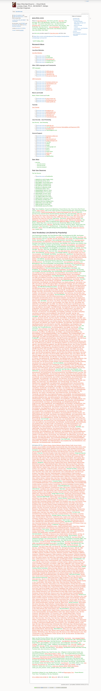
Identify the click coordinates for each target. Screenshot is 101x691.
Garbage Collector (56, 515)
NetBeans (54, 644)
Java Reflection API (76, 543)
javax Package (50, 547)
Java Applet (35, 316)
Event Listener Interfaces (62, 502)
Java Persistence (81, 275)
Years (82, 221)
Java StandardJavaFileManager (74, 436)
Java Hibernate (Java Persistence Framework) (53, 347)
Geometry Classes (40, 516)
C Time (81, 215)
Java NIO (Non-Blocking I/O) (48, 369)
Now (69, 209)
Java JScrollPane (42, 302)
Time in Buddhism (40, 209)
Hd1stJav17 (46, 198)
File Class (39, 507)
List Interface (53, 562)
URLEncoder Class (68, 624)
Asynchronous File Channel (39, 454)
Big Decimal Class (55, 459)
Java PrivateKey (42, 294)
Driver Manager (43, 498)
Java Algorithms (66, 641)
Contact (14, 30)
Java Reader (35, 246)
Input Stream (66, 529)
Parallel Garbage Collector (68, 580)
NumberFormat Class (54, 576)
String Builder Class (73, 605)
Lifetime (40, 227)
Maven (34, 95)
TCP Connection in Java (56, 613)
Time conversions (43, 219)
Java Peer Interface (77, 412)
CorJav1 (45, 193)
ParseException (40, 582)
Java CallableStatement (66, 279)
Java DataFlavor (43, 394)
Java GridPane (63, 317)
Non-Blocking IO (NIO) (63, 574)
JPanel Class (52, 551)
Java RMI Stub (71, 286)
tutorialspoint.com (50, 113)
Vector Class (38, 627)
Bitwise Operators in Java (49, 460)
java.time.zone (19, 11)
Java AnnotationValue (49, 432)
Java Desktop (53, 414)
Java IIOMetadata (47, 400)
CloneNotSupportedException (67, 474)
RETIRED (23, 23)
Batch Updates (77, 457)
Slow (81, 224)
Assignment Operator (80, 453)
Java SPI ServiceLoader (55, 439)
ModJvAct (45, 187)
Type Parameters (52, 621)
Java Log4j (45, 355)
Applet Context (78, 450)
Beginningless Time (69, 672)
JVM (60, 639)
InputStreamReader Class (76, 529)
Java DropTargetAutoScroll (78, 394)
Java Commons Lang (77, 355)
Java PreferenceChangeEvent (71, 423)
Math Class (83, 565)
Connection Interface (47, 484)
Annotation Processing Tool (77, 448)
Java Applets (43, 537)
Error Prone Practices (77, 501)
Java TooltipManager (68, 389)
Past (79, 209)
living (13, 24)
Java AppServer (57, 349)
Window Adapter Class (37, 630)
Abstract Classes (47, 445)
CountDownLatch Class (57, 487)
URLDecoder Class (58, 624)
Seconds (49, 223)
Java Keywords (69, 639)
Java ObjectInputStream (58, 275)
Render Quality (72, 591)
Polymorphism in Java (54, 583)
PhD (19, 20)
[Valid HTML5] (50, 687)
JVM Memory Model (78, 555)
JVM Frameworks (36, 79)
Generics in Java (66, 515)
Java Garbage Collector (78, 540)
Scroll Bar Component (41, 597)
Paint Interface (51, 580)
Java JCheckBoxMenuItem (78, 387)
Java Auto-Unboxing (50, 252)
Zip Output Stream (79, 633)
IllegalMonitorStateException (39, 526)
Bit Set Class (39, 460)
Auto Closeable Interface (58, 456)
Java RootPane (66, 386)
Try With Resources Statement (71, 619)
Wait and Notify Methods (38, 628)
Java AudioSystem (79, 405)
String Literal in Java (74, 607)
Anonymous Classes (62, 450)
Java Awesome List (42, 664)
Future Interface (73, 513)
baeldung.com (49, 62)
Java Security (62, 25)
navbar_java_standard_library (59, 666)
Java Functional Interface (61, 257)
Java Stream (48, 240)
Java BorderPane (72, 317)
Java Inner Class (53, 251)
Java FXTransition (66, 366)
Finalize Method (75, 510)
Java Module (53, 254)
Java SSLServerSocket (73, 378)
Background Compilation (67, 457)
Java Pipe (80, 372)
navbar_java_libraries (73, 666)
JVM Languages (36, 68)
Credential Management (77, 487)
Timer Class (48, 617)
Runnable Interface (65, 594)
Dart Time (66, 216)
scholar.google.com (51, 146)
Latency (65, 226)
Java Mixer (73, 314)
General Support (77, 29)
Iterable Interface (63, 534)
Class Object (41, 473)
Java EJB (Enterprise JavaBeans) (45, 344)
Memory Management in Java (58, 566)
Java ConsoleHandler (49, 422)
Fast (84, 224)
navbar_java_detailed (70, 664)
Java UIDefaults (65, 397)
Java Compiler (61, 538)
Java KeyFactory (69, 293)
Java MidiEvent (42, 405)
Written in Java (79, 663)
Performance (35, 226)
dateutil (34, 221)
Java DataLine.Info (46, 406)
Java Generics (35, 541)
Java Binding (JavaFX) (37, 324)
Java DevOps (62, 22)
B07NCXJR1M (39, 195)
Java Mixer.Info (63, 408)
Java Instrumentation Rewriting (67, 361)
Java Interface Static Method (47, 257)
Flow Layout (50, 512)
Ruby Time (44, 218)
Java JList (49, 302)
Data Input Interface (71, 488)
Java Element (65, 429)
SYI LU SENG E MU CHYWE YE (40, 677)
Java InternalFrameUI (48, 390)
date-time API (56, 224)
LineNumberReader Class (54, 560)
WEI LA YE (54, 677)
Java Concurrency (53, 25)
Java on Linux (80, 645)
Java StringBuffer (53, 248)
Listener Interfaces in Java (74, 562)
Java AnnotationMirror (37, 432)
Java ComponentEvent (38, 411)
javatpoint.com (49, 110)
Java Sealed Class (78, 254)
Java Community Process (50, 538)
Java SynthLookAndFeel (54, 397)
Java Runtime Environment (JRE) (57, 544)
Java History (53, 649)
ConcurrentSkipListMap (68, 482)
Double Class (78, 496)
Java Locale (79, 417)
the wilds (18, 24)
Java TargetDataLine (46, 408)
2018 (49, 185)
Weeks (38, 223)
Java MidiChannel (77, 403)
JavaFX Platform (42, 547)
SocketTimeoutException (42, 602)
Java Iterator (48, 244)
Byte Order (43, 465)
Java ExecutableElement (79, 431)
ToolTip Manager (71, 617)
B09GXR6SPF (39, 193)
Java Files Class (66, 369)
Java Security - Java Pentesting (81, 28)
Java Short (40, 249)
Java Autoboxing (40, 252)
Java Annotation (41, 240)
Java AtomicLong (68, 263)
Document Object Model (43, 496)
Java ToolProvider (65, 439)
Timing (60, 226)
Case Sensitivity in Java (78, 467)
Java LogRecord (40, 422)
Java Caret (35, 384)
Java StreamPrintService (46, 428)
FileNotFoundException (43, 510)
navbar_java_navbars (61, 667)
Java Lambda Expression (58, 240)
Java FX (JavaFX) (51, 316)
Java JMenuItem (66, 387)
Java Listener (38, 283)
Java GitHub (38, 30)
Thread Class (65, 614)
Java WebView (59, 322)
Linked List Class (45, 562)
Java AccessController (57, 291)
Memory (81, 226)
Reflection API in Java (73, 589)
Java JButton (70, 300)
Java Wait (64, 266)
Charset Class (48, 470)
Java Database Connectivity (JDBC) (74, 538)
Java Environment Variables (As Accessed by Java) (66, 359)
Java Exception (61, 238)
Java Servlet (77, 280)
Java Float (83, 248)
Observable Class (36, 579)
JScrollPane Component (50, 552)
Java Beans (60, 537)
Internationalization (37, 534)
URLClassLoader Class (38, 625)
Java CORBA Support (52, 288)
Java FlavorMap (73, 392)
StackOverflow (49, 156)
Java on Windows (63, 645)
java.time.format (41, 165)
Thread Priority (52, 616)
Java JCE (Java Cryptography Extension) (42, 299)
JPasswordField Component (63, 551)
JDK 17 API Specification (44, 22)
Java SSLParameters (43, 380)
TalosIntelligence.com (51, 130)
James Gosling (36, 639)
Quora (47, 148)
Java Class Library (76, 537)
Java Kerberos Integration (59, 297)
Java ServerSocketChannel (58, 372)
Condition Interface (37, 484)
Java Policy (40, 291)
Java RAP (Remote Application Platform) (46, 352)
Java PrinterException (47, 425)
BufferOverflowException (38, 464)
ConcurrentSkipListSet (80, 482)
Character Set (80, 468)
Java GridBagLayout (52, 305)
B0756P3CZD (39, 181)
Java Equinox (76, 352)
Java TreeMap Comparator (39, 272)
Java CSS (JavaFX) (49, 324)
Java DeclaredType (43, 434)
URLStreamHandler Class (79, 624)
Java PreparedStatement (69, 277)
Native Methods (79, 571)
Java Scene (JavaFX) (42, 317)
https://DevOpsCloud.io (18, 16)
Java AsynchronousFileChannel (47, 370)
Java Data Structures (55, 641)
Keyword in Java (78, 557)
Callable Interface (79, 465)
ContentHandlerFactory (64, 485)
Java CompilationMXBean (75, 333)
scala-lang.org (49, 72)
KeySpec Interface (68, 557)
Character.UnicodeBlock (38, 470)
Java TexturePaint (44, 308)
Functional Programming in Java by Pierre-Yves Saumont (66, 658)
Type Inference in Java (42, 621)
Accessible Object (51, 446)
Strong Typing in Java (53, 608)
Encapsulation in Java (62, 499)
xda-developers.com (51, 83)
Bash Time (76, 215)
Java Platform (60, 543)
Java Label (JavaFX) (74, 319)
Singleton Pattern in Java (75, 600)
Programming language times (63, 212)
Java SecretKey (78, 293)
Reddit (47, 145)
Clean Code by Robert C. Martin (53, 653)
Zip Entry (58, 633)
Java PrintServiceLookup (62, 392)
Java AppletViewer (54, 358)
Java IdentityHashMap (79, 271)
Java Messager (42, 429)
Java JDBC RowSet (52, 285)
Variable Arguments (72, 625)
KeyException (59, 557)
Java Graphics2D (66, 307)
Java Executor (40, 260)
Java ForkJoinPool (80, 260)
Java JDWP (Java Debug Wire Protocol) (50, 336)
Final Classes (53, 510)
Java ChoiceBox (67, 321)
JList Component (73, 549)
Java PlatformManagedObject (51, 335)
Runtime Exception (37, 596)
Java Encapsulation (37, 241)
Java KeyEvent (51, 409)
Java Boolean (70, 248)
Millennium (62, 221)
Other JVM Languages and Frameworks (80, 23)
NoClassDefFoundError (78, 572)
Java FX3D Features (43, 367)
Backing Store (57, 457)
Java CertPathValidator (77, 377)
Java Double (77, 248)
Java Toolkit (46, 414)
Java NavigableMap (61, 269)
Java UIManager (73, 397)
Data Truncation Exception (60, 490)
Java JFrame (50, 300)
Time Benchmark (54, 226)
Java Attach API (76, 335)
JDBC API (77, 547)
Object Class (64, 576)
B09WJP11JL (39, 179)
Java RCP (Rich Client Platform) (64, 352)
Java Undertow (52, 350)
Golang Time (80, 216)
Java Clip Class (73, 406)
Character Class (62, 468)
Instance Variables (49, 530)
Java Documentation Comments (52, 540)
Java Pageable (64, 426)
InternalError (73, 532)
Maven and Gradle (78, 25)
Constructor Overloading (67, 484)
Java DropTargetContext (38, 395)
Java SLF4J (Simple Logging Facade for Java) (60, 353)
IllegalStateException (52, 526)
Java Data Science (43, 27)
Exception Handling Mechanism (60, 504)
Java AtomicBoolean (37, 265)
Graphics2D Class (75, 516)
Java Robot (67, 310)
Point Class (45, 583)
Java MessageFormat (37, 420)
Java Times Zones (41, 20)
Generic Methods (75, 515)
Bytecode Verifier (70, 465)
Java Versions (51, 664)
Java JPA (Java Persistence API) (73, 347)
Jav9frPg (45, 199)
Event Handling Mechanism (48, 502)
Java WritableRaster (79, 400)
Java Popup (60, 389)
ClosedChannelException (57, 476)
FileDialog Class (73, 509)
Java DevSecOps (80, 661)
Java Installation (45, 642)
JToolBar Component (49, 555)
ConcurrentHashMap (67, 481)
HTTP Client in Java (67, 523)
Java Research (36, 47)
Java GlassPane (74, 386)
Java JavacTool (62, 436)
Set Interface (81, 599)
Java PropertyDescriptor (38, 280)
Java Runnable (74, 327)
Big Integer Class (65, 459)
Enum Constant (80, 499)
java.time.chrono (41, 164)
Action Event (71, 446)
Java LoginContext (41, 381)
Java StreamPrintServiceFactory (61, 428)
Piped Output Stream (75, 582)
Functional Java (45, 25)
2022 (42, 41)
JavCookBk (45, 202)
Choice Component (77, 470)
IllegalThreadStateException (65, 526)
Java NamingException (68, 288)
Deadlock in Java (41, 492)
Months (34, 223)
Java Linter (73, 644)
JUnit (37, 645)
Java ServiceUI (55, 426)
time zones (51, 219)
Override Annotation (73, 579)
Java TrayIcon (42, 392)
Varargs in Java (63, 625)
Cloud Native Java (48, 24)
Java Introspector (49, 280)
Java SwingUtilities (51, 311)
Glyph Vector (49, 516)
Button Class (62, 464)
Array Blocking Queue (63, 451)
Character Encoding (72, 468)
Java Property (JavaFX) (79, 322)
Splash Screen (64, 602)
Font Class (69, 512)
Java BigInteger (53, 249)
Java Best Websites (78, 21)
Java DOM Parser (72, 338)
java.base (34, 22)
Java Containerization (54, 642)
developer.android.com (52, 82)
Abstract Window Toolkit (67, 445)
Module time (36, 219)
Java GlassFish (65, 349)
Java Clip (74, 313)
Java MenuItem (51, 387)
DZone (48, 150)
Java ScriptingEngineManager (71, 363)
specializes (18, 28)
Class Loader (45, 471)
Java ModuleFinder (56, 442)
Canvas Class (54, 467)
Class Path (47, 473)
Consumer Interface (79, 484)
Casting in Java (36, 468)
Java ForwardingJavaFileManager (59, 437)
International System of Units (39, 224)
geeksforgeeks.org (51, 112)
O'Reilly (48, 56)
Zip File (63, 633)
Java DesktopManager (79, 389)
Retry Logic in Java (42, 594)
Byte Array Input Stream (72, 464)
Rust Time (49, 218)
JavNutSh (45, 185)
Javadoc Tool (58, 547)
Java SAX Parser (82, 338)
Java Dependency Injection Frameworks (61, 345)
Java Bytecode (67, 537)
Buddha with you (53, 672)
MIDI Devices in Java (72, 568)
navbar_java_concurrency (45, 666)
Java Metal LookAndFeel (78, 311)
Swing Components (65, 610)
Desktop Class (68, 493)
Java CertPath (56, 377)
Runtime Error (82, 594)
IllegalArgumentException (65, 524)
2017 (48, 181)
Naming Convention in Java (68, 571)
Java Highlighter (42, 384)
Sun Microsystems (45, 639)
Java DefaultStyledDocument (64, 384)
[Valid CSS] (57, 687)
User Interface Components (51, 625)
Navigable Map (36, 572)
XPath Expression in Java (76, 631)
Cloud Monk (14, 21)
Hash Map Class (74, 520)
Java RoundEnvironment (75, 432)
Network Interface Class (66, 572)
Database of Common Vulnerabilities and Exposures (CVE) (65, 127)
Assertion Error (65, 453)
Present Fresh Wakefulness (52, 209)
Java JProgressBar (44, 303)
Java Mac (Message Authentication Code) (75, 375)
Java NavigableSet (71, 269)
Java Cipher (50, 293)
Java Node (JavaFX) (71, 316)
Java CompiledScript (54, 364)
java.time (55, 20)
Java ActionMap (49, 386)
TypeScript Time (62, 215)
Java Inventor (67, 638)
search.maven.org (50, 98)
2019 (49, 193)
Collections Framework (70, 476)
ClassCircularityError (66, 473)
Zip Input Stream (70, 633)
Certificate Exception (52, 468)
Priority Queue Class (68, 585)
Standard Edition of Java (61, 604)
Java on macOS (72, 645)
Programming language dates (48, 212)
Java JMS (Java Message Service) (63, 344)
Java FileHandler (60, 422)
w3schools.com (50, 115)
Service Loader (73, 599)
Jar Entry (80, 534)
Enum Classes (72, 499)
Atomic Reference (73, 454)
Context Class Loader (75, 485)
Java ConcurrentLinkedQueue (52, 268)
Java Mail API (62, 289)
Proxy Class (35, 588)
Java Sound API (61, 313)
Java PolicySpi (35, 377)
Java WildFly (73, 349)
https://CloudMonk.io (18, 15)
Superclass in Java (37, 610)
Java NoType (80, 434)
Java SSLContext (42, 293)
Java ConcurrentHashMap (46, 263)
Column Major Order (65, 478)
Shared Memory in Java (46, 600)
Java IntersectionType (51, 436)
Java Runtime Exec (37, 363)
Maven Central (40, 95)
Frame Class (54, 513)
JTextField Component (79, 554)
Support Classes (56, 610)
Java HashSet (71, 243)
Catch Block (43, 468)
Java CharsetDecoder (55, 373)
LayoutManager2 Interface (66, 558)
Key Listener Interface (41, 557)
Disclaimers (55, 674)
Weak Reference (58, 628)
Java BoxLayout (68, 303)
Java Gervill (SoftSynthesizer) (75, 408)
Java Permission (47, 291)
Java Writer (42, 246)
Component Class (77, 479)
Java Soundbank (68, 403)
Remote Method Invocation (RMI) (59, 591)
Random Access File (74, 588)
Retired (41, 672)
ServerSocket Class (64, 599)
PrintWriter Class (46, 585)
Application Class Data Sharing (49, 451)
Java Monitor (70, 266)
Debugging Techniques (52, 492)
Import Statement (50, 527)
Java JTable (65, 302)
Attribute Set (82, 454)
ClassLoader (35, 474)
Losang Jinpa (15, 20)
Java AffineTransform (67, 308)
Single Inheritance (63, 600)
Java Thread (69, 238)
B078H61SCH (39, 188)
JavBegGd (45, 184)
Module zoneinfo (64, 219)
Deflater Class (35, 493)
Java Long (46, 249)
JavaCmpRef (46, 182)
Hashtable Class (40, 521)
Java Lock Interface (48, 265)
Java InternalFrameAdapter (61, 390)
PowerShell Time (36, 218)
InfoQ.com (48, 153)
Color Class (57, 478)
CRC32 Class (66, 487)
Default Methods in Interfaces (77, 492)
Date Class (71, 490)
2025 (60, 672)
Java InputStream (70, 244)
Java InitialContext (79, 288)
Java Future (59, 260)
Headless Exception (59, 521)
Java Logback (76, 353)
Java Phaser (76, 261)
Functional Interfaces (63, 513)
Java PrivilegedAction (69, 291)
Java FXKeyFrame (47, 366)
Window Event (47, 630)
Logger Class (60, 563)
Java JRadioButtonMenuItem (39, 389)
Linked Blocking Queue (68, 560)
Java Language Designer (78, 638)
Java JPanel (57, 300)
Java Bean (82, 279)
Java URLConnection (44, 356)
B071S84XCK (39, 199)
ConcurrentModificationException (40, 482)
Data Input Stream (80, 488)
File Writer (65, 509)
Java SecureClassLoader (72, 294)
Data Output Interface (37, 490)
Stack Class (41, 604)
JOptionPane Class (43, 551)
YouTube (48, 142)
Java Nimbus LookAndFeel (39, 313)
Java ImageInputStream (76, 398)
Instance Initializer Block (38, 530)
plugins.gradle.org (50, 101)
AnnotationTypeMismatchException (47, 450)
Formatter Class (46, 513)
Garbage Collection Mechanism (43, 515)
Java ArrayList (55, 243)
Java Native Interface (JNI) (57, 541)
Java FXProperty (78, 364)
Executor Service (41, 506)
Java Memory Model (73, 252)
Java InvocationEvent (45, 412)
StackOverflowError (50, 604)
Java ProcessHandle (47, 363)
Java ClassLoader (71, 249)
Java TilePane (65, 319)
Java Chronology (72, 213)
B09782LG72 (39, 187)
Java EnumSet (80, 269)
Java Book (78, 426)
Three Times (74, 209)
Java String (80, 237)
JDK (58, 639)
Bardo (65, 227)
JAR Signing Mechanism (68, 547)
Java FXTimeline (57, 366)
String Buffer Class (62, 605)
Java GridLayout (43, 305)
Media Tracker (35, 566)
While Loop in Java (67, 628)
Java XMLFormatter (49, 423)
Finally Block (68, 510)
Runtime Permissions (47, 596)
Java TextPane (73, 381)
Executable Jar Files (74, 504)
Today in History (40, 210)
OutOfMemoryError (63, 579)
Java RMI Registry (62, 286)
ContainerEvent (45, 485)
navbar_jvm (35, 666)
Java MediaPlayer (65, 324)
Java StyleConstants (55, 383)
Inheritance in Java (74, 527)
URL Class (38, 624)
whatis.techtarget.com (51, 140)
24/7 (78, 226)
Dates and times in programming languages (63, 210)
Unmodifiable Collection (73, 622)
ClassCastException (56, 473)
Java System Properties (47, 359)
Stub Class (72, 608)
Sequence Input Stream (41, 599)
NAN (50, 677)
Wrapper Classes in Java (71, 630)
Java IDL (60, 288)
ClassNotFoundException (45, 474)
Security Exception (65, 597)
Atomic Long (66, 454)
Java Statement (56, 279)
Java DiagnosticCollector (44, 437)
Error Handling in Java (65, 501)
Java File (63, 244)
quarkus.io (48, 88)
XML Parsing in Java (54, 631)
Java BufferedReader (50, 246)
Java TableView (43, 322)
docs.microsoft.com (51, 139)
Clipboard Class (36, 476)
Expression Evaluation (60, 506)
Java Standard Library (37, 663)
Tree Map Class (51, 619)
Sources (39, 173)
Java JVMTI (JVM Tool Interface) (56, 330)
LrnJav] (45, 204)
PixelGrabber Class (37, 583)
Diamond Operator (76, 493)
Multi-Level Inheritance (73, 569)
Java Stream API (49, 258)
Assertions (71, 453)
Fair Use (34, 173)
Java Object (66, 237)
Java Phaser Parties (53, 328)
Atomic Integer (58, 454)
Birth (50, 227)
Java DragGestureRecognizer (55, 394)
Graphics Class (67, 516)
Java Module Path (61, 254)
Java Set (55, 238)
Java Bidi (56, 417)
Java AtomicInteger (59, 263)
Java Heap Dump (73, 328)
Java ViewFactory (76, 384)
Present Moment (63, 209)
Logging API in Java (69, 563)
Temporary (68, 224)
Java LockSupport (42, 328)
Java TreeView (51, 322)
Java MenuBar (43, 387)
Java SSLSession (53, 378)
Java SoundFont (70, 405)
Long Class (77, 563)
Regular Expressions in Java (43, 591)
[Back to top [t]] (90, 18)
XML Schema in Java (64, 631)
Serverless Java (36, 25)
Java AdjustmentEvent (49, 411)
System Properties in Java (72, 611)
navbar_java (59, 664)
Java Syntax (73, 641)
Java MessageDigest (59, 293)
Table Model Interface (44, 613)
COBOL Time (60, 216)
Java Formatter (45, 418)
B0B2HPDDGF (39, 198)
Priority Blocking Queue (56, 585)
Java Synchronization (78, 238)
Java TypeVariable (61, 434)
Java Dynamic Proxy (43, 251)
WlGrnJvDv (45, 196)
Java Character (62, 248)
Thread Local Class (43, 616)
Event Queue (79, 502)
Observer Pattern (77, 577)
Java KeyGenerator (60, 375)
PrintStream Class (36, 585)
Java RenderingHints (44, 310)
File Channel (46, 507)
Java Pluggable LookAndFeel (64, 311)
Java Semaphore (47, 261)
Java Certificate (50, 294)
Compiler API (47, 479)
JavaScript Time (53, 215)
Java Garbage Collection (61, 252)
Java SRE (34, 24)
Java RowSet (76, 279)
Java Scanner (35, 248)
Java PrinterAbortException (60, 425)
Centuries (72, 221)
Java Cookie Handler (72, 356)
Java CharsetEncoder (66, 373)
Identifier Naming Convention (44, 524)
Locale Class (45, 563)
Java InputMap (57, 386)
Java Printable (71, 426)
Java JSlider (52, 303)
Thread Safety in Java (62, 616)
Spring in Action (69, 656)
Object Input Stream (81, 576)
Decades (78, 221)
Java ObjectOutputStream (45, 275)
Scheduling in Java (78, 596)
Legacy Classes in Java (42, 560)
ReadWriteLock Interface (42, 589)
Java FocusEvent (70, 409)
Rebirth (69, 227)
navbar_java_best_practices (39, 667)
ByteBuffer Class (50, 465)
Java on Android (54, 645)
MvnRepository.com (51, 100)
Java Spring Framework (78, 345)
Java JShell (80, 336)
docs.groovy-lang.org (51, 75)
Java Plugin (67, 543)
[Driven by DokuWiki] (63, 687)
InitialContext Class (37, 529)
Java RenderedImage (56, 401)
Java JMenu (59, 387)
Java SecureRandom (60, 294)
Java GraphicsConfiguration (64, 414)
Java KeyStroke (41, 386)
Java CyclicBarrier (68, 261)
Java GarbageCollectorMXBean (71, 331)
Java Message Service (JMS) (50, 289)
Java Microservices (59, 24)
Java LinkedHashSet (68, 271)
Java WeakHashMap (46, 271)
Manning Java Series (79, 659)
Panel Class (59, 580)
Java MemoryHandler (70, 422)
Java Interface (51, 237)
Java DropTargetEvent (66, 412)
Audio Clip (34, 456)
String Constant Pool (37, 607)
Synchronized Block (41, 611)
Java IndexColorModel (37, 401)
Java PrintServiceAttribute (45, 426)
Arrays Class (57, 453)
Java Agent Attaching (80, 361)
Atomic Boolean (50, 454)
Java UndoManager (52, 384)
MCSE (22, 20)
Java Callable (67, 327)
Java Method (59, 237)
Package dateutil (41, 221)
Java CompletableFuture (69, 260)
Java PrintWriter (71, 246)
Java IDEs (40, 644)
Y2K (68, 226)
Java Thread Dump (63, 328)
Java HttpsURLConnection (56, 380)
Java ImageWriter (55, 398)
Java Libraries (47, 663)
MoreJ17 (46, 190)
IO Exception (45, 534)
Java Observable (68, 322)
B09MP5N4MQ (39, 191)
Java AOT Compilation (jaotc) (56, 367)
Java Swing (43, 300)
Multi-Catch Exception (61, 569)
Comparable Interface (76, 478)
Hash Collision (58, 520)
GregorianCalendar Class (60, 518)
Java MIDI (68, 313)
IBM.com (48, 137)
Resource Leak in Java (56, 593)
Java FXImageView (76, 366)
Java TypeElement (56, 431)
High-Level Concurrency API (55, 523)
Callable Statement (37, 467)
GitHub (48, 143)
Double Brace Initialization (67, 496)
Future (34, 210)
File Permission (52, 509)
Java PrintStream (80, 246)
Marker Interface (76, 565)
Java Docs (53, 22)
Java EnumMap (36, 271)
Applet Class (70, 450)
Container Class (36, 485)
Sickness (58, 227)
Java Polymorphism (79, 240)
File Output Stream (43, 509)
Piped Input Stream (64, 582)
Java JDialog (78, 302)
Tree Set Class (59, 619)
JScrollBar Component (37, 552)
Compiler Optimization (66, 479)
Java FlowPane (57, 319)
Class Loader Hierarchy (55, 471)
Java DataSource (62, 285)
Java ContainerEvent (61, 411)
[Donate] (37, 687)
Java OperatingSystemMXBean (49, 333)
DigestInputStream (49, 495)
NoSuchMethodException (50, 574)
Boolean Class (73, 460)
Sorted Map (51, 602)
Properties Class (68, 586)
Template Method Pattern (69, 613)
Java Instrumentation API (65, 335)
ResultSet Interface (68, 593)
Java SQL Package (58, 277)
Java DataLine (80, 314)
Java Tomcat (39, 350)
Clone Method (55, 474)
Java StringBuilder (44, 248)
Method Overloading (42, 568)
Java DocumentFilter (78, 383)
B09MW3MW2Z (39, 190)
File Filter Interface (62, 507)
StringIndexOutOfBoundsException (51, 607)
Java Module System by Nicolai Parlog (63, 659)
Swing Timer (74, 610)
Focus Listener (62, 512)
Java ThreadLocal (76, 265)
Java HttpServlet (44, 282)
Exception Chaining (47, 504)
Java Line (62, 314)
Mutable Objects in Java (55, 571)
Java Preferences (58, 423)
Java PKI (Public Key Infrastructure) (76, 297)
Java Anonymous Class (77, 251)
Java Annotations (73, 535)
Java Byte (34, 249)
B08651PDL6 (39, 202)
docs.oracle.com (50, 59)
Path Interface (48, 582)
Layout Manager (55, 558)
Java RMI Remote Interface (39, 288)
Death (62, 227)
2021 (51, 182)
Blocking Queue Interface (63, 460)
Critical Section (36, 488)
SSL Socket (35, 604)
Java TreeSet (40, 244)
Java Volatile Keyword (49, 266)
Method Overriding (52, 568)
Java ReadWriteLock (58, 265)
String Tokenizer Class (42, 608)
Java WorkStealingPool (57, 327)
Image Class (76, 526)
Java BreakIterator (63, 417)
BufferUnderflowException (51, 464)
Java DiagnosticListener (54, 440)
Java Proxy (35, 251)
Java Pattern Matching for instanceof (51, 255)
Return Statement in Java (53, 594)
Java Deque (74, 268)
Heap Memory (68, 521)
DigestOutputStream (59, 495)
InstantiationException (60, 530)
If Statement (55, 524)
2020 (50, 202)
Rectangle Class (53, 589)
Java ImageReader (65, 398)
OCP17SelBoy (36, 41)
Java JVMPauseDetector (77, 358)
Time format (63, 218)
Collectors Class (49, 478)
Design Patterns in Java (58, 493)
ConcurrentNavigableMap (55, 482)
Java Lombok (38, 353)
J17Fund (46, 191)
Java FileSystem (74, 369)
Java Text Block (65, 255)
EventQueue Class (37, 504)
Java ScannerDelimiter (59, 420)
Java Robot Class (50, 392)
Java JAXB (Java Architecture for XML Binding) (53, 339)
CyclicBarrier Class (45, 488)
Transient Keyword (42, 619)
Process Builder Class (45, 586)
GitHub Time (76, 227)
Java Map (49, 238)
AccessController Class (62, 446)
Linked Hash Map (78, 560)
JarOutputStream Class (52, 535)
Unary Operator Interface (73, 621)
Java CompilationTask (65, 440)
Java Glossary (57, 28)
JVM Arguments (69, 555)
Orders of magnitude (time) (52, 221)
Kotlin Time (79, 213)
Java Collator (72, 417)
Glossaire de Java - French (47, 661)
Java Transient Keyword (71, 275)
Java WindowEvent (79, 409)
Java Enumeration (56, 244)
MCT (25, 20)
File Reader (60, 509)
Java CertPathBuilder (65, 377)
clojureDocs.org (50, 74)
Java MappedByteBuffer (43, 373)
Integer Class (69, 530)
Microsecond (76, 223)
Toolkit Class (63, 617)
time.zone (37, 33)
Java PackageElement (45, 431)
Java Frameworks (55, 663)
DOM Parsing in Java (55, 496)
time (82, 218)
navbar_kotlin (70, 667)
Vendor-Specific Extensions (49, 627)
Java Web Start (42, 316)
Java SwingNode (74, 324)
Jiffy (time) (49, 224)
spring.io (48, 85)
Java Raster (47, 401)
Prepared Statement (65, 583)
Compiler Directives (55, 479)
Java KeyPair (40, 375)
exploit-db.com (50, 125)
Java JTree (71, 302)
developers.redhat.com (52, 136)
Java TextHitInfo (44, 415)
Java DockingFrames (73, 390)
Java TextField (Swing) (63, 381)
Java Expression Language (65, 283)
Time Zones (50, 20)
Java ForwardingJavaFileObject (76, 437)
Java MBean (42, 331)
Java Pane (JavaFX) (54, 317)
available (22, 30)
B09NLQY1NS (39, 201)
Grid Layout (50, 518)
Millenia (68, 221)
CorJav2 (45, 195)
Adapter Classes (46, 448)
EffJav (44, 188)
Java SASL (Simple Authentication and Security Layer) (59, 296)
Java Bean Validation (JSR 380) (43, 345)
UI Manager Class (62, 621)
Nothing (23, 28)
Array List (40, 453)
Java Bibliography (41, 28)
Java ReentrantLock (37, 261)
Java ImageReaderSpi (58, 403)
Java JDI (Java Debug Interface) (68, 336)
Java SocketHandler (81, 422)
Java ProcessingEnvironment (54, 429)
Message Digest (77, 566)
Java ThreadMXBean (62, 333)
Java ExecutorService (50, 260)
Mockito (47, 645)
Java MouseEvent (60, 409)
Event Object (72, 502)
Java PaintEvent (56, 412)
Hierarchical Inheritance (41, 523)
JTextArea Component (67, 554)
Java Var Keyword (73, 255)
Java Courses (50, 28)
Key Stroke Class (51, 557)
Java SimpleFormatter (37, 423)
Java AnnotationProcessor (61, 432)
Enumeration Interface (46, 501)
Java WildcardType (71, 434)
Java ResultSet (80, 277)
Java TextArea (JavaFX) (56, 321)
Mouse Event (39, 569)
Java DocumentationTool (77, 439)
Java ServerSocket (66, 370)
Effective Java (49, 638)
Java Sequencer (46, 314)
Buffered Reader (72, 462)
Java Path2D (77, 308)
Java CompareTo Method (72, 272)
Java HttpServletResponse (68, 282)
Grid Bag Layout (43, 518)
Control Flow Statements (44, 487)
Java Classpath (45, 254)
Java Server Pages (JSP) (45, 546)
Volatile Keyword (81, 627)
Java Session (79, 282)
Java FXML (57, 324)
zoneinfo (57, 219)
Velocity (78, 224)
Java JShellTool (43, 440)
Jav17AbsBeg (46, 201)
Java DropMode (67, 394)
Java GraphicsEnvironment (56, 310)
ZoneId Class (35, 635)
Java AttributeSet (45, 383)
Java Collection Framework (45, 243)
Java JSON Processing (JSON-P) (43, 342)
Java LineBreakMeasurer (47, 417)
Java (57, 22)
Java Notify (58, 266)
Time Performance (44, 226)
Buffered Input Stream (49, 462)
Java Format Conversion (55, 418)
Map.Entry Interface (66, 565)
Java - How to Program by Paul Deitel (71, 655)
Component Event (36, 481)
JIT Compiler (47, 549)
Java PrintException (73, 425)
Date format (56, 218)
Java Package (73, 237)
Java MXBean (59, 331)
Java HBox (79, 317)
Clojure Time (38, 215)
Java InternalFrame (37, 390)
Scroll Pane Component (54, 597)
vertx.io (48, 86)
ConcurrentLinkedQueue (80, 481)
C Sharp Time (49, 216)
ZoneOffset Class (43, 635)
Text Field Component (44, 614)
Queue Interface (54, 588)
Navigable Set (43, 572)
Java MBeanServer (50, 331)
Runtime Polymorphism (59, 596)
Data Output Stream (49, 490)
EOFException (55, 501)
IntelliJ (45, 644)
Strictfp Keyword (53, 605)
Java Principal (78, 380)
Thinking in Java (57, 655)
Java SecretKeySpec (77, 373)
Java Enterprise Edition (67, 280)
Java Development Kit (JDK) (69, 235)
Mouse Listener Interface (49, 569)
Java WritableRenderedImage (69, 401)
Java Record (69, 254)
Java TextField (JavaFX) (43, 321)
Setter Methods (36, 600)
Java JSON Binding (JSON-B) (59, 342)
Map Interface (57, 565)
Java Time (61, 20)
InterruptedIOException (54, 532)
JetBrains (79, 644)
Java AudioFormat (36, 406)
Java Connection (47, 279)
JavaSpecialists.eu (50, 60)
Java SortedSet (51, 269)
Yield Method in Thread (50, 633)
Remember (35, 227)
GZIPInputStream (39, 520)
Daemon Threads (54, 488)
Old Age (54, 227)
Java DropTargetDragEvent (64, 395)
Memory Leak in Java (45, 566)
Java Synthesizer (54, 314)
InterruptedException (43, 532)
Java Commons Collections (55, 355)
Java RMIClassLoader (65, 358)
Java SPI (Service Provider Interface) (49, 361)
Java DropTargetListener (51, 395)
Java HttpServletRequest (55, 282)
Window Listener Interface (58, 630)
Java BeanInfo (57, 280)
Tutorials (76, 26)
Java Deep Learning (81, 647)
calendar (68, 218)
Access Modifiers (42, 446)
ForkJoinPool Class (37, 513)
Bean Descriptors (41, 459)
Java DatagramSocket (77, 370)
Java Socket (58, 370)
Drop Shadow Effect (53, 498)
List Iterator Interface (62, 562)
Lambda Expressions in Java (43, 558)
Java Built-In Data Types (44, 641)
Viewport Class (60, 627)
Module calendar (75, 218)
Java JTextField (78, 300)
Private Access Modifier (80, 585)
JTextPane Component (38, 555)
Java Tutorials (35, 107)
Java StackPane (39, 319)
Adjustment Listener (65, 448)
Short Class (56, 600)
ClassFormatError (76, 473)
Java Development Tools (64, 644)
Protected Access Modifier (79, 586)
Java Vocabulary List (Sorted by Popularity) (80, 35)
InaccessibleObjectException (62, 527)
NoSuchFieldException (37, 574)
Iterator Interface (73, 534)
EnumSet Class (36, 501)
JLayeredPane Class (63, 549)
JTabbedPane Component (45, 554)
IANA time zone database (75, 219)
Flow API (55, 512)
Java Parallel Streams (67, 258)
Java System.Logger (71, 420)
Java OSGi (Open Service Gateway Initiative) (68, 350)
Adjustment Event (55, 448)
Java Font (73, 307)
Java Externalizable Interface (63, 274)
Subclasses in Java (80, 608)
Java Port (67, 314)
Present (83, 209)
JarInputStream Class (40, 535)
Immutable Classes (40, 527)
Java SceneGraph (60, 316)
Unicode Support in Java (61, 622)
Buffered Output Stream (61, 462)
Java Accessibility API (51, 313)
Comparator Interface (37, 479)
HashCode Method (49, 521)
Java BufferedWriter (61, 246)
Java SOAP (41, 341)
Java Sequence (50, 405)
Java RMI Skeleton (80, 286)
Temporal (62, 224)
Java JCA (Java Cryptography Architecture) (64, 299)
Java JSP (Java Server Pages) (50, 283)
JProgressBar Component (77, 551)
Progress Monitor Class (57, 586)
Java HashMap (63, 243)
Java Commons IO (67, 355)
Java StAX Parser (36, 339)
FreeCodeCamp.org (51, 116)
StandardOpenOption (73, 604)
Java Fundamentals (59, 638)
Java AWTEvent (43, 409)
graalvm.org (49, 89)
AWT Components (76, 456)
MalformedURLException (46, 565)
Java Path (58, 369)
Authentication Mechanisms (45, 456)
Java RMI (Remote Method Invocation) (47, 286)
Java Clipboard (39, 307)
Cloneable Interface (80, 474)
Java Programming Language (39, 235)
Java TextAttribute (62, 415)
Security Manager (74, 597)
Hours (45, 223)
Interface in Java (65, 532)
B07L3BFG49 (39, 185)
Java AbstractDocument (67, 383)
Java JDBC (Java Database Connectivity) (42, 277)
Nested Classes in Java (54, 572)
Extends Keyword (71, 506)
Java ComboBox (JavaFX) (78, 321)
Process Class (35, 586)
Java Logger (80, 420)
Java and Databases (54, 27)
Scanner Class (69, 596)
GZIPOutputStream (49, 520)
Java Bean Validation (71, 289)
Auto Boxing (68, 456)
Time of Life (46, 227)
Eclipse (49, 644)
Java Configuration (65, 642)
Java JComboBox (57, 302)
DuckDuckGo (49, 57)
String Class (82, 605)
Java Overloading (75, 241)
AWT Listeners (43, 457)
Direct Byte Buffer (69, 495)
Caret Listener (68, 467)
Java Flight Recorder (66, 540)
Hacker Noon (49, 151)
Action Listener (78, 446)
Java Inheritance (70, 240)
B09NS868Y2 (39, 184)
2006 (50, 206)
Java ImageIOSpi (46, 398)
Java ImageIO (46, 307)
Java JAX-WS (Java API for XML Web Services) (56, 341)
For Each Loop (76, 512)
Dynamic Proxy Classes (73, 498)
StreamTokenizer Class (43, 605)
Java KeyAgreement (49, 375)
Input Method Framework (56, 529)
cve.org (48, 127)
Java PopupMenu (51, 389)
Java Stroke (52, 308)
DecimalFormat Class (63, 492)
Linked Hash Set (36, 562)
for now (46, 672)
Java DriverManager (37, 279)
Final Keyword (60, 510)
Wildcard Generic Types (79, 628)
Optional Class (54, 579)
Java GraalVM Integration (70, 367)
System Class (61, 611)
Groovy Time (45, 215)
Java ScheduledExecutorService (67, 325)
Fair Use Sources (77, 32)
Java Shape (59, 308)
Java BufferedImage (56, 307)
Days (42, 223)
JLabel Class (54, 549)
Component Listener (47, 481)
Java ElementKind (74, 429)
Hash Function (66, 520)
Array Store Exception (48, 453)
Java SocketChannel (46, 372)
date (83, 219)
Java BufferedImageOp (58, 400)
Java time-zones (54, 33)
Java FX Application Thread (67, 364)
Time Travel (73, 226)
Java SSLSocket (63, 378)
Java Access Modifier (56, 241)
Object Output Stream (53, 577)
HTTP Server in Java (78, 523)
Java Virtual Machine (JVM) (54, 235)
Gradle (47, 95)
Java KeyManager (44, 378)
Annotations (35, 450)
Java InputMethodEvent (73, 411)
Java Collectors (57, 258)
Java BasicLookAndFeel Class (39, 397)
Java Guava (46, 353)
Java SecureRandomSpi (46, 377)
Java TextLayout (53, 415)
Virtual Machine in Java (70, 627)
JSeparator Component (62, 552)
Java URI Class (53, 356)
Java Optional (40, 258)
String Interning (65, 607)
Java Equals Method (60, 272)
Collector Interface (40, 478)
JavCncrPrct (46, 206)
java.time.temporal (41, 167)
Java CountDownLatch (57, 261)
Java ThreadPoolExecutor (44, 327)
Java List (44, 238)
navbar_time (39, 229)
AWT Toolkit (50, 457)
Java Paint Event (42, 311)
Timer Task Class (55, 617)
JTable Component (57, 554)
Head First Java (53, 652)
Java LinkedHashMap (57, 271)
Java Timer (78, 325)
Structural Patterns (64, 608)
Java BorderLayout (77, 303)
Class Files (38, 471)
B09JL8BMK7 (39, 182)
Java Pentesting (44, 122)
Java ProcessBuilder (58, 363)
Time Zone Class (40, 617)
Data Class (62, 488)
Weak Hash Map (49, 628)
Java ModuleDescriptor (45, 442)
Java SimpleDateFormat (68, 418)
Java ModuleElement (77, 440)
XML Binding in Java (43, 631)
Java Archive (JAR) (52, 537)
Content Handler (53, 485)
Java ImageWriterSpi (47, 403)
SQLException (82, 602)
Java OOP (79, 641)
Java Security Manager (72, 544)
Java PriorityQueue (66, 268)
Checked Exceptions (57, 470)
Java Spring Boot (36, 347)
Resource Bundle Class (44, 593)
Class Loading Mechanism (67, 471)
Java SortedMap (43, 269)
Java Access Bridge (63, 535)
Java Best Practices (40, 638)
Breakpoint (40, 462)
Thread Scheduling (73, 616)
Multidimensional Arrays (42, 571)
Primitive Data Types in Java (78, 583)
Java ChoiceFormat (48, 420)
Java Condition (68, 265)
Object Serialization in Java (66, 577)
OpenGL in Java (46, 579)
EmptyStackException (51, 499)
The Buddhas (42, 674)
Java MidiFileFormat (60, 405)
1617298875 (39, 196)
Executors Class (50, 506)
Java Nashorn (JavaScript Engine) (47, 338)
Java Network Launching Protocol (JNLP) (46, 543)
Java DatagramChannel (72, 372)
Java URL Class (62, 356)
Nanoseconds (55, 223)
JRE (63, 639)
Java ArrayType (52, 434)
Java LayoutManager (72, 305)
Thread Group (72, 614)
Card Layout (61, 467)
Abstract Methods (56, 445)
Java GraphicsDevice (77, 414)
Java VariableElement (67, 431)
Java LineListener (64, 406)
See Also (75, 31)
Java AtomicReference (79, 263)
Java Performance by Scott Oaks (44, 655)
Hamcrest (42, 645)
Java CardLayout (62, 305)
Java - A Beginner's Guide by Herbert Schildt (69, 652)
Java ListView (35, 322)
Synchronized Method (52, 611)
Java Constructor (66, 241)
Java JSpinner (59, 303)
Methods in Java (62, 568)
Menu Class (70, 566)
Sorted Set (57, 602)
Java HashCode (50, 272)
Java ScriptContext (44, 364)
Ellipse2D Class (41, 499)
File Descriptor (53, 507)
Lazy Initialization (77, 558)
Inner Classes (45, 529)
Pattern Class (55, 582)
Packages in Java (43, 580)
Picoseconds (63, 223)
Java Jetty (45, 350)
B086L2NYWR (39, 204)
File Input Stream (72, 507)
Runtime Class (74, 594)
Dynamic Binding (62, 498)
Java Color (79, 307)
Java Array (39, 238)
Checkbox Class (67, 470)
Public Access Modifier (44, 588)
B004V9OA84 (39, 206)
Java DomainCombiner (69, 380)
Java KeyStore (78, 291)
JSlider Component (74, 552)
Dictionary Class (40, 495)
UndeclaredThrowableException (46, 622)
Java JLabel (64, 300)
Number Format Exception (42, 576)
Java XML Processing (62, 338)
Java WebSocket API (44, 358)
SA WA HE (66, 677)
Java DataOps (59, 647)
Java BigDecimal (62, 249)
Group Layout (70, 518)
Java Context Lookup (37, 289)
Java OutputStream (80, 244)
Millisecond (69, 223)
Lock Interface (52, 563)
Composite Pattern (57, 481)
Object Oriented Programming (39, 577)
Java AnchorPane (48, 319)
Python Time (70, 215)
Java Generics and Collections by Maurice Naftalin (52, 656)
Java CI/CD (41, 24)
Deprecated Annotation (45, 493)
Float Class (43, 512)
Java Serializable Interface (49, 274)
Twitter (48, 154)
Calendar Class (46, 467)
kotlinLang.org (49, 71)
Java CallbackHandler (51, 381)
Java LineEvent (56, 406)
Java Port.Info (55, 408)
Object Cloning (71, 576)
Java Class (45, 237)
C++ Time (42, 216)
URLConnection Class (46, 624)
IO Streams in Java (54, 534)
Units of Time (48, 210)
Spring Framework (73, 602)
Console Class (57, 484)
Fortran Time (73, 216)
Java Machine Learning (69, 647)
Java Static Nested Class (64, 251)
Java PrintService (74, 310)
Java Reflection (80, 249)
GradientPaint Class (58, 516)
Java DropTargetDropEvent (79, 395)
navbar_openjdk (51, 667)
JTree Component (59, 555)
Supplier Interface (46, 610)
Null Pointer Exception (74, 574)
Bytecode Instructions (60, 465)
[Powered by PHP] (44, 687)
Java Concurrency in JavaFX (51, 325)
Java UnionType (42, 436)
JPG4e (44, 181)
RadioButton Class (63, 588)
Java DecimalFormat (80, 418)
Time (65, 20)
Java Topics (45, 30)
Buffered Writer (80, 462)
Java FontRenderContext (73, 415)
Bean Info (48, 459)
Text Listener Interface (55, 614)
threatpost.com (50, 128)
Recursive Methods (62, 589)
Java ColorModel (69, 400)
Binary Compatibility (75, 459)
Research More (76, 20)
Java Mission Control (42, 330)
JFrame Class (39, 549)
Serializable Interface (53, 599)
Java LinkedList (79, 243)
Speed (73, 224)
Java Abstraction (47, 241)
